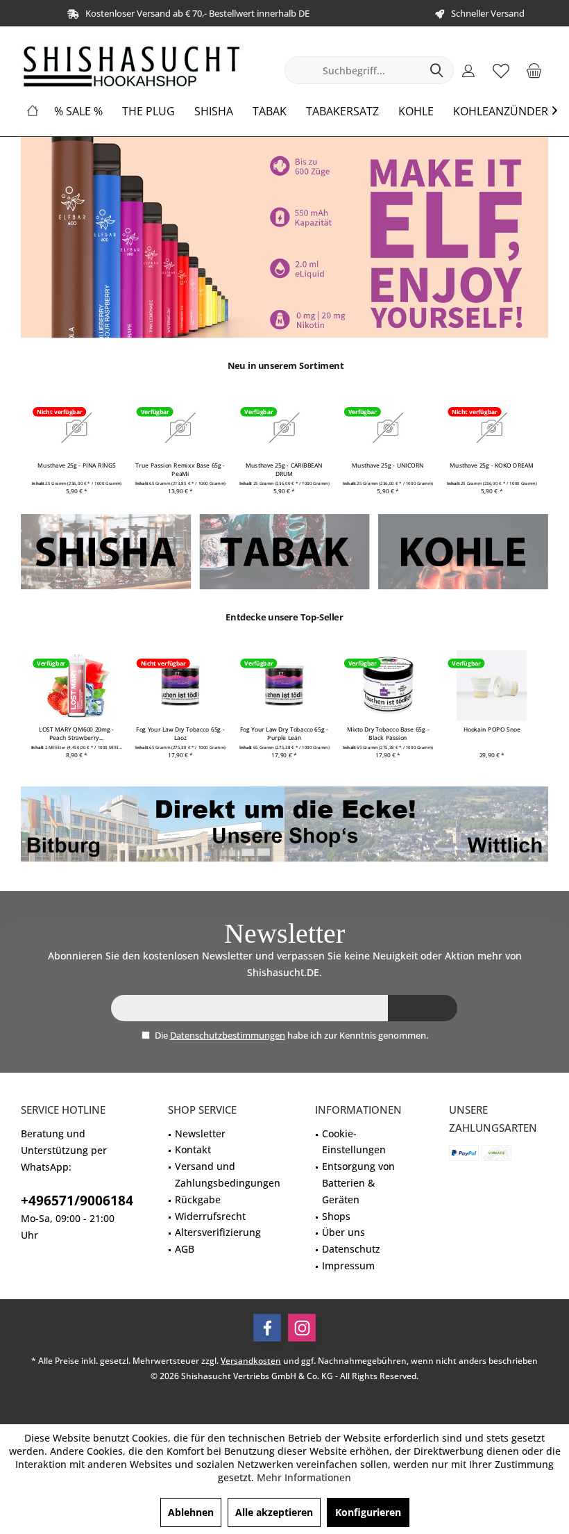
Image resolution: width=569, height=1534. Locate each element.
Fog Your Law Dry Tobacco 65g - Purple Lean (284, 733)
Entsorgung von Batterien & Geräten (358, 1183)
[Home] (32, 111)
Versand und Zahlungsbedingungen (227, 1174)
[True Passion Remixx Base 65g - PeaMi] (180, 427)
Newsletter (200, 1133)
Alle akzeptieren (274, 1512)
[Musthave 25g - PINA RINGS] (76, 427)
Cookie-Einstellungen (354, 1142)
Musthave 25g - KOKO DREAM (492, 465)
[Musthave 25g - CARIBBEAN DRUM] (284, 427)
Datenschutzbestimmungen (227, 1035)
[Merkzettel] (501, 70)
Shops (336, 1216)
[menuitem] (533, 70)
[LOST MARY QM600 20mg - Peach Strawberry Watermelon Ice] (76, 685)
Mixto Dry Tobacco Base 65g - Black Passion (388, 733)
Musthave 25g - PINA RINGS (77, 465)
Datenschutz (351, 1248)
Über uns (343, 1232)
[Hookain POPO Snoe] (491, 685)
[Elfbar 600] (284, 237)
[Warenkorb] (533, 70)
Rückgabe (198, 1199)
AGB (184, 1248)
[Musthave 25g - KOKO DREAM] (491, 427)
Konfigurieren (368, 1512)
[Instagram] (302, 1328)
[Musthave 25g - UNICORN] (388, 427)
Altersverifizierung (218, 1232)
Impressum (348, 1265)
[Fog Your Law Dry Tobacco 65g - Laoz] (180, 685)
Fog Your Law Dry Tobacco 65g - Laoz (181, 733)
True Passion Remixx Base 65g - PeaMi (181, 469)
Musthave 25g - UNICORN (389, 465)
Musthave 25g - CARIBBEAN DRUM (284, 469)
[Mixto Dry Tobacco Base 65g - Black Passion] (388, 685)
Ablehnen (191, 1512)
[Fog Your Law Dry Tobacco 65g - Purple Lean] (284, 685)
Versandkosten (251, 1361)
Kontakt (193, 1149)
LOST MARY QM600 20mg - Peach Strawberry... (77, 733)
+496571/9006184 (77, 1200)
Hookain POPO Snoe (492, 729)
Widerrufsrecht (210, 1216)
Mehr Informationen (304, 1477)
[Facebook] (267, 1328)
